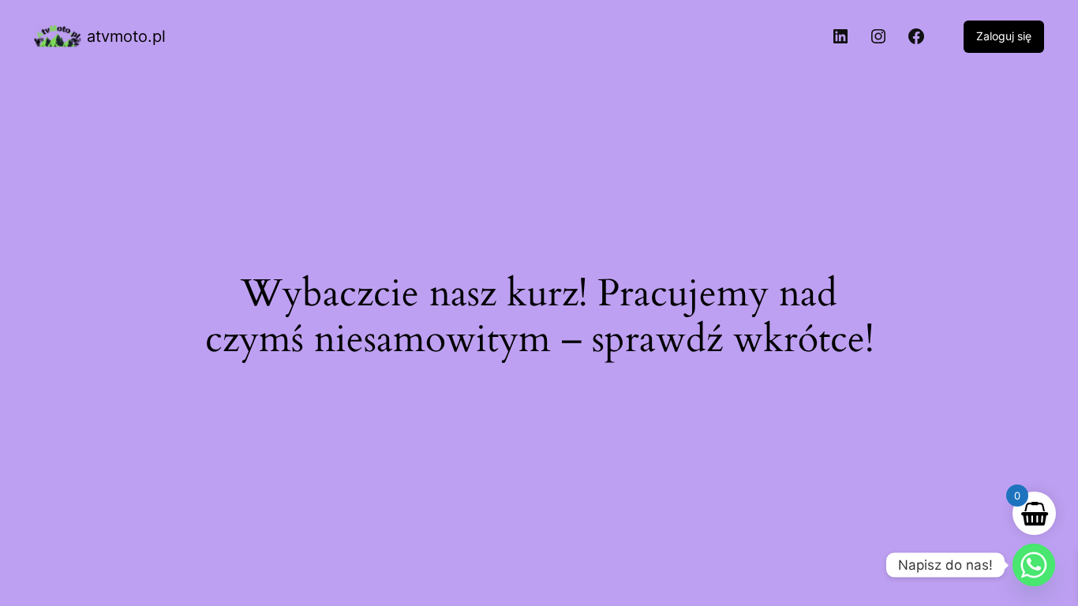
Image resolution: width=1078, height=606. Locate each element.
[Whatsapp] (1033, 565)
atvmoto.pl (126, 36)
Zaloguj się (1003, 36)
